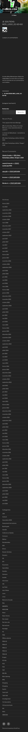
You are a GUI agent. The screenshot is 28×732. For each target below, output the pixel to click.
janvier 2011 (5, 481)
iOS (3, 584)
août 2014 (5, 347)
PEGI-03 (4, 641)
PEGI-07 (4, 644)
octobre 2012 (6, 417)
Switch (4, 689)
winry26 (4, 171)
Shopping (5, 683)
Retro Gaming (6, 676)
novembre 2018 (6, 216)
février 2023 (5, 203)
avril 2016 (5, 283)
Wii (3, 708)
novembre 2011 (6, 452)
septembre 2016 (7, 267)
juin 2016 (4, 277)
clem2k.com (9, 9)
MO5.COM (5, 609)
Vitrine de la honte (7, 705)
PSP (3, 670)
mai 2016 (4, 280)
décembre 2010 (6, 484)
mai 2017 (4, 245)
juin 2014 (4, 353)
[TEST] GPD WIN (15, 171)
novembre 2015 (6, 299)
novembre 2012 (6, 414)
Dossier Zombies (7, 552)
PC (3, 631)
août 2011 (5, 462)
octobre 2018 (6, 219)
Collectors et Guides (8, 533)
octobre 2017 (6, 232)
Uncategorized (6, 699)
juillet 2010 (5, 494)
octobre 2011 (5, 455)
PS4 (3, 667)
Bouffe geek (5, 526)
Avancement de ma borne (9, 523)
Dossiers (4, 555)
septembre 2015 (7, 305)
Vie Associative (6, 702)
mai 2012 (4, 433)
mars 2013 (5, 401)
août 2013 (5, 385)
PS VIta (4, 660)
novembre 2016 (6, 261)
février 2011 (5, 478)
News (3, 612)
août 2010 (5, 491)
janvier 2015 (5, 331)
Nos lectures (5, 625)
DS (3, 558)
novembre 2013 (6, 376)
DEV (3, 545)
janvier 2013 (5, 408)
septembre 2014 (7, 344)
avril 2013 (5, 398)
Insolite (4, 577)
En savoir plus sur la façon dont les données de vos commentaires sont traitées (13, 80)
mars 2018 (5, 222)
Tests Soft (5, 692)
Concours (5, 536)
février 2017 (5, 254)
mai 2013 (4, 395)
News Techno (6, 616)
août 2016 (5, 270)
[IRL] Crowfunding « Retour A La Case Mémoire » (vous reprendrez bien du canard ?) (12, 128)
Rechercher (5, 109)
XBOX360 (5, 715)
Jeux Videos (5, 590)
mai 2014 (4, 356)
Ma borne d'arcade (7, 600)
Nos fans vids (6, 622)
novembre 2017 (6, 229)
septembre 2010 (7, 487)
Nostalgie (5, 628)
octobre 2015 (6, 302)
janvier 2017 (5, 258)
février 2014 (5, 366)
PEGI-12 (4, 647)
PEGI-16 (4, 651)
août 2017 (5, 238)
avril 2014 (5, 360)
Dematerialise (6, 542)
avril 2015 (5, 321)
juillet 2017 (5, 242)
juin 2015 (4, 315)
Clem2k (4, 529)
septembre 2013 (7, 382)
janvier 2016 (5, 293)
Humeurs (4, 574)
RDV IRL (4, 673)
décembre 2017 (6, 226)
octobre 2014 (6, 340)
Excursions (5, 565)
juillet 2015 (5, 312)
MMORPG (5, 606)
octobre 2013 (6, 379)
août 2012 (5, 423)
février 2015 (5, 328)
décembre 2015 (6, 296)
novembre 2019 (6, 213)
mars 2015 (5, 325)
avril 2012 (5, 436)
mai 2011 (4, 471)
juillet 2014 (5, 350)
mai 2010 (4, 500)
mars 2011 (5, 475)
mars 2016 (5, 286)
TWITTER (5, 695)
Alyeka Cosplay (7, 155)
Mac (3, 603)
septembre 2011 (6, 459)
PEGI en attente (6, 638)
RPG (3, 679)
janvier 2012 (5, 446)
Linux (3, 596)
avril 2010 (5, 503)
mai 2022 (4, 206)
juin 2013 (4, 392)
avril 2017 (5, 248)
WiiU (3, 711)
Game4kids (5, 568)
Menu (14, 15)
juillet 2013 (5, 388)
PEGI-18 (4, 654)
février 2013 (5, 404)
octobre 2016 (6, 264)
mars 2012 (5, 439)
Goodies (4, 571)
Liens (3, 593)
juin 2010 (4, 497)
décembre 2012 (6, 411)
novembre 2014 (6, 337)
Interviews (5, 580)
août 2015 (5, 309)
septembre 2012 (6, 420)
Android (4, 517)
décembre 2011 (6, 449)
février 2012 (5, 443)
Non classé (5, 619)
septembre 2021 (6, 210)
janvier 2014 (5, 369)
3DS (3, 513)
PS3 (3, 663)
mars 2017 (5, 251)
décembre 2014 (6, 334)
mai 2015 (4, 318)
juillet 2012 (5, 427)
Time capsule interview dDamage (11, 122)
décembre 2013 (6, 372)
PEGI (3, 635)
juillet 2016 (5, 273)
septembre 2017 (6, 235)
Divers (4, 549)
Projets (4, 657)
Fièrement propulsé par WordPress (11, 728)
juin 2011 (4, 468)
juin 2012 (4, 430)
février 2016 (5, 289)
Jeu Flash (4, 587)
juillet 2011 (5, 465)
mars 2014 (5, 363)
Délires (4, 539)
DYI (3, 561)
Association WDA (7, 520)
